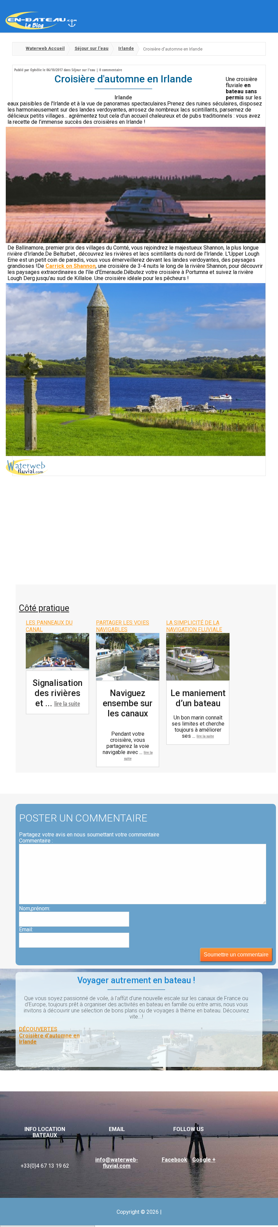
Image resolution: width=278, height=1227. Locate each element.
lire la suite (67, 703)
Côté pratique (44, 608)
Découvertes (38, 1029)
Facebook (174, 1160)
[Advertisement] (139, 533)
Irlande (126, 48)
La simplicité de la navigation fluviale (194, 626)
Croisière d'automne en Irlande (49, 1038)
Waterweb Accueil (45, 48)
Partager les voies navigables (122, 626)
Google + (204, 1160)
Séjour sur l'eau (91, 48)
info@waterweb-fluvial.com (116, 1163)
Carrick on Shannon (70, 266)
